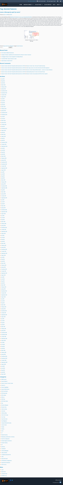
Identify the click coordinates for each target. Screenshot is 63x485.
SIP (1, 444)
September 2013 (4, 273)
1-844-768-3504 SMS (41, 1)
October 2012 (3, 292)
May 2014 (3, 259)
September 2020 (4, 146)
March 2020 (3, 156)
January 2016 (3, 225)
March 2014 (3, 263)
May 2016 (3, 219)
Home (20, 4)
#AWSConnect (3, 379)
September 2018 (4, 187)
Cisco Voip (3, 416)
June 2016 (3, 217)
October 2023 (3, 124)
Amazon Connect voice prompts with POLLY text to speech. (37, 73)
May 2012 (3, 302)
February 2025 (3, 108)
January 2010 (3, 354)
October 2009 (3, 360)
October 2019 (3, 166)
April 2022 (3, 132)
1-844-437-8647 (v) (32, 1)
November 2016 (4, 209)
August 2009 (3, 364)
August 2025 (3, 96)
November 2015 (4, 227)
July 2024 (3, 116)
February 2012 (3, 306)
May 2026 (3, 80)
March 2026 (3, 84)
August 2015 (3, 233)
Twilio (2, 456)
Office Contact (58, 480)
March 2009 (3, 374)
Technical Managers (4, 450)
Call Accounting (4, 409)
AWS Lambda (3, 395)
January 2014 (3, 267)
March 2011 (3, 326)
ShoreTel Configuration (10, 45)
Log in (2, 469)
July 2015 (2, 235)
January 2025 (3, 110)
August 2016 (3, 213)
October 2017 (3, 195)
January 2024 (3, 122)
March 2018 (3, 191)
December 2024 (4, 112)
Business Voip (3, 407)
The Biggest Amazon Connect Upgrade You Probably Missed (12, 56)
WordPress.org (4, 475)
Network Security (4, 434)
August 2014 (3, 255)
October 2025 (3, 94)
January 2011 (3, 330)
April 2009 (3, 372)
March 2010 (3, 350)
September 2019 (4, 168)
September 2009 (4, 362)
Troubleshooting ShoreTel (6, 454)
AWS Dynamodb (4, 393)
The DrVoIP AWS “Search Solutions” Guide (8, 58)
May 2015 (3, 239)
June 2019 (3, 174)
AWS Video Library (4, 401)
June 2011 (2, 320)
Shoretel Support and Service (6, 440)
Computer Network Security (6, 422)
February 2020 (3, 158)
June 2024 (3, 118)
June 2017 (3, 201)
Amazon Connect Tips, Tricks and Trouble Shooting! (35, 65)
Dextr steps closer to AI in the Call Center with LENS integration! (37, 67)
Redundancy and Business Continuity (7, 436)
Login (60, 1)
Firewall (2, 426)
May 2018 (3, 189)
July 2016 (2, 215)
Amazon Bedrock (4, 381)
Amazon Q (3, 385)
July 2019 (2, 172)
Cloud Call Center (4, 418)
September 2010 (4, 338)
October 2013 (3, 271)
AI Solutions (38, 4)
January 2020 (3, 160)
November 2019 (4, 164)
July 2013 (2, 277)
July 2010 (2, 342)
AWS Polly (3, 399)
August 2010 (3, 340)
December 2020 (4, 142)
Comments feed (4, 473)
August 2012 (3, 296)
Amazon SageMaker (4, 387)
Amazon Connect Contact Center (7, 383)
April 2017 (3, 203)
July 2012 (2, 298)
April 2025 (3, 104)
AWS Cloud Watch (4, 391)
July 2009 (3, 366)
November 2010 (4, 334)
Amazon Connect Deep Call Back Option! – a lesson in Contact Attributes (39, 69)
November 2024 (4, 114)
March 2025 (3, 106)
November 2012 (4, 290)
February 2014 (3, 265)
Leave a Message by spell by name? (10, 12)
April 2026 (3, 82)
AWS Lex (2, 397)
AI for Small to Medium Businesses (7, 52)
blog (4, 45)
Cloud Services (47, 4)
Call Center (3, 411)
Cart (57, 1)
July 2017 (2, 199)
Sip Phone (3, 446)
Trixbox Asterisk (4, 452)
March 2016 (3, 221)
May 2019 (3, 176)
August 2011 (3, 316)
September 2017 (4, 197)
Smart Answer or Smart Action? (6, 60)
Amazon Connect (28, 4)
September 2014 (4, 253)
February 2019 (3, 181)
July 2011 (2, 318)
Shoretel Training (4, 442)
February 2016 (3, 223)
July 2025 (3, 98)
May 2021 (3, 138)
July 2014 (2, 257)
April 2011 (2, 324)
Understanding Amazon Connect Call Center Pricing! (35, 71)
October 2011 (3, 312)
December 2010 (4, 332)
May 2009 (3, 370)
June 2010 (3, 344)
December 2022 (4, 128)
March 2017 (3, 205)
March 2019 (3, 179)
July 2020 (3, 148)
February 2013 (3, 286)
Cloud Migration (4, 420)
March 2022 (3, 134)
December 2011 (3, 310)
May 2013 (2, 281)
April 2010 (3, 348)
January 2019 (3, 183)
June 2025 (3, 100)
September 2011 (4, 314)
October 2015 (3, 229)
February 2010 (3, 352)
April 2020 (3, 154)
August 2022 (3, 130)
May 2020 (3, 152)
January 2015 (3, 247)
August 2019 (3, 170)
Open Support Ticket (51, 1)
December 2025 (4, 90)
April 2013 (3, 283)
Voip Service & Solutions (5, 462)
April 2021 (3, 140)
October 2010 (3, 336)
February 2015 (3, 245)
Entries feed (3, 471)
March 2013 (3, 285)
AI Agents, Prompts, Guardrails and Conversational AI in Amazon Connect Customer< (16, 54)
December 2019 (4, 162)
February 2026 (3, 86)
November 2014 (4, 249)
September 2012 (4, 294)
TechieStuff (3, 448)
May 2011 (2, 322)
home (2, 430)
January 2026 (3, 88)
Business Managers (4, 405)
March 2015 (3, 243)
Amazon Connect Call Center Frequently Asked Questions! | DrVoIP (13, 65)
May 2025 (3, 102)
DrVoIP (10, 14)
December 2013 (4, 269)
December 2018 (4, 185)
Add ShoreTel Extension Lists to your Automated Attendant (21, 16)
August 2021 (3, 136)
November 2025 (4, 92)
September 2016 (4, 211)
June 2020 (3, 150)
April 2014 (3, 261)
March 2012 (3, 304)
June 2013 (3, 279)
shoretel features (20, 45)
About (58, 4)
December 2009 (4, 356)
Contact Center (4, 424)
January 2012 (3, 308)
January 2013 (3, 288)
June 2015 (3, 237)
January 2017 (3, 207)
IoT (2, 432)
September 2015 (4, 231)
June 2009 (3, 368)
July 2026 (3, 78)
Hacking (2, 428)
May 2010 (3, 346)
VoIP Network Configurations (6, 460)
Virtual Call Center (4, 458)
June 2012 (3, 300)
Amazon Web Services (5, 389)
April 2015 (3, 241)
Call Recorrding (4, 413)
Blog (54, 4)
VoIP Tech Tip (3, 464)
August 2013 (3, 275)
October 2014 (3, 251)
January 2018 (3, 193)
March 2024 (3, 120)
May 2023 (3, 126)
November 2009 (4, 358)
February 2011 (3, 328)
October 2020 (3, 144)
